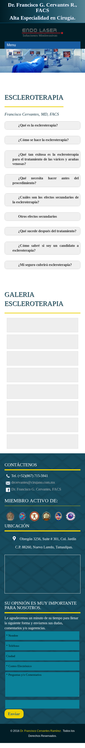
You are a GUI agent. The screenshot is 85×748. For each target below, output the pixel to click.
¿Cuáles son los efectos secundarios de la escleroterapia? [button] (45, 199)
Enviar (14, 714)
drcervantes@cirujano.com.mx (33, 482)
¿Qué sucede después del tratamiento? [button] (47, 231)
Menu (11, 45)
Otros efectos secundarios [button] (37, 216)
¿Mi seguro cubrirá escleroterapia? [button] (45, 265)
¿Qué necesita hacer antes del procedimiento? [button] (45, 180)
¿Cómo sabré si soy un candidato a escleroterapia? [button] (45, 248)
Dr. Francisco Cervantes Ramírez (40, 731)
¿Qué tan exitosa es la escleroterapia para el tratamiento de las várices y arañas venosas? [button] (45, 159)
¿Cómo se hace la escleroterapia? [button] (43, 140)
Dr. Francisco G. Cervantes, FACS (36, 489)
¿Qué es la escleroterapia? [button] (38, 125)
